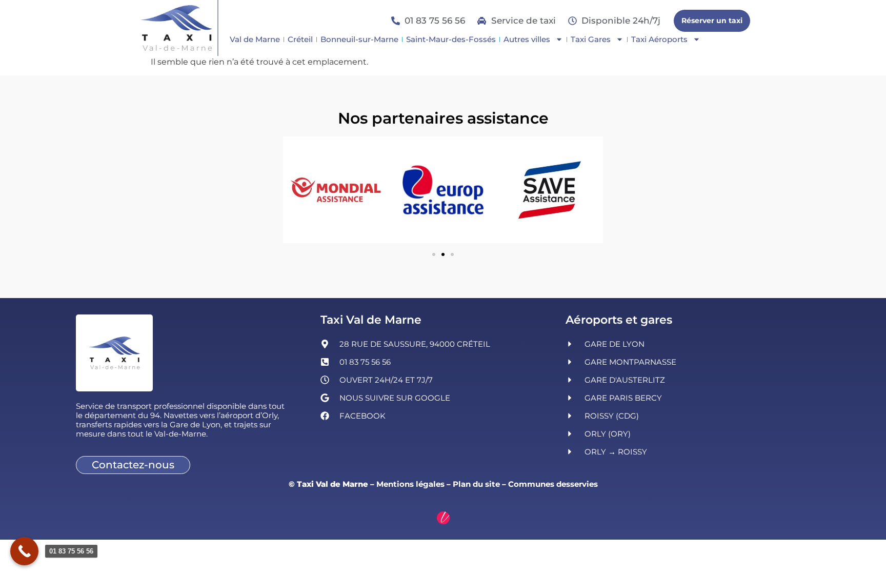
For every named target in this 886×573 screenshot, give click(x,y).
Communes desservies (553, 484)
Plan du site (476, 484)
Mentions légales (410, 484)
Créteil (300, 39)
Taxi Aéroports (659, 39)
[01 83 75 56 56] (24, 551)
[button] (433, 254)
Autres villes (527, 39)
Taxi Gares (591, 39)
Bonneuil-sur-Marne (359, 39)
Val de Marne (255, 39)
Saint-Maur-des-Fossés (451, 39)
